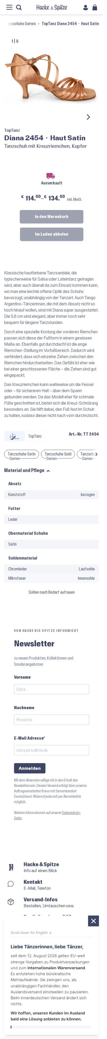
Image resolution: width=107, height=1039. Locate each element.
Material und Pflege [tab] (24, 470)
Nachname (24, 707)
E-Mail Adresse (28, 738)
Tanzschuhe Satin (22, 454)
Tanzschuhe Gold (57, 454)
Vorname (22, 677)
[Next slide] (88, 117)
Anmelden (30, 768)
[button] (96, 454)
